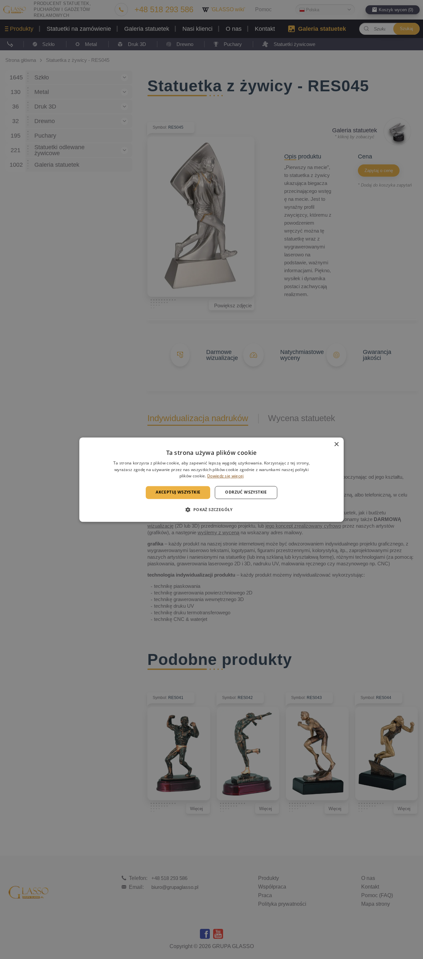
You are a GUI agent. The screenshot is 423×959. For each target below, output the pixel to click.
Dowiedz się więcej (225, 476)
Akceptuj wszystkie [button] (178, 492)
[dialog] (211, 479)
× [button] (336, 444)
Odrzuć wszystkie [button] (246, 492)
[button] (211, 509)
